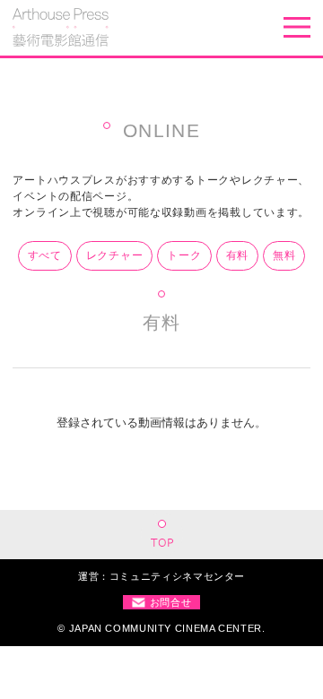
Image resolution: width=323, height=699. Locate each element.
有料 (237, 255)
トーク (184, 255)
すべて (45, 255)
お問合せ (171, 602)
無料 (284, 255)
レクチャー (115, 255)
